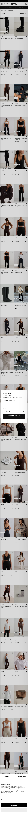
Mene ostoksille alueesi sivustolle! (14, 416)
